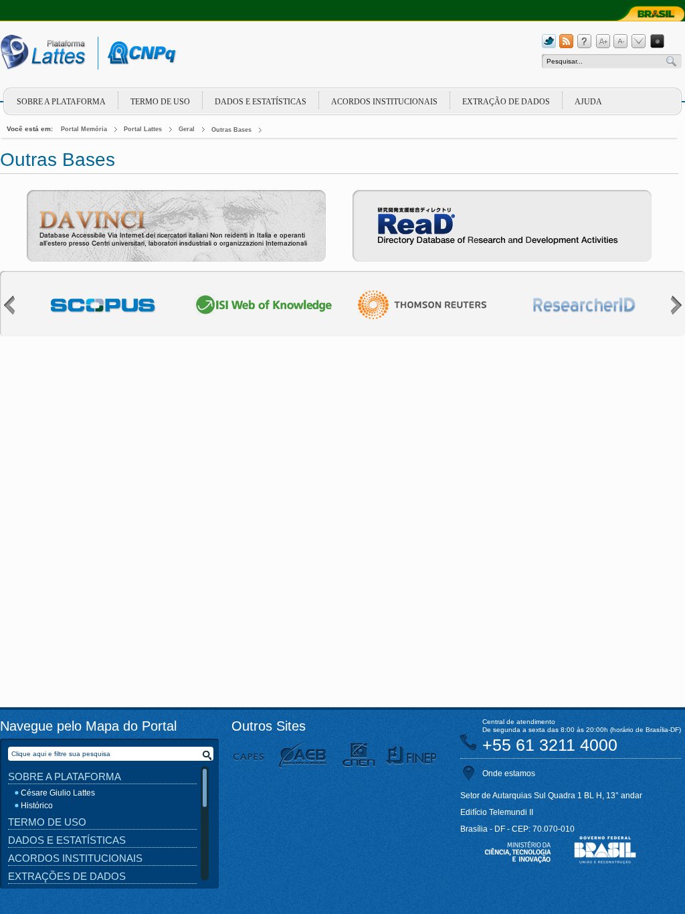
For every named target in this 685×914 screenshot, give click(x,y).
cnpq (139, 53)
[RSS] (566, 41)
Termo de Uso (160, 101)
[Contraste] (657, 41)
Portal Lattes (143, 129)
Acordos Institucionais (384, 101)
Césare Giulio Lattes (58, 793)
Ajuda (588, 101)
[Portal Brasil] (647, 13)
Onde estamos (508, 773)
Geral (187, 129)
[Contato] (638, 41)
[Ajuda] (584, 41)
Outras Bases (231, 129)
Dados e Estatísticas (260, 101)
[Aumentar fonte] (602, 41)
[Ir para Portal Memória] (55, 55)
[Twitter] (548, 41)
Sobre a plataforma (61, 101)
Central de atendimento (518, 721)
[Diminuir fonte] (620, 41)
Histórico (37, 805)
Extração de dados (506, 101)
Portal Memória (84, 129)
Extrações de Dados (67, 876)
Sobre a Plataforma (64, 776)
